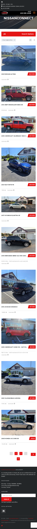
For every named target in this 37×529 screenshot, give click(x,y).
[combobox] (8, 40)
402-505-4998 (6, 8)
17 (18, 459)
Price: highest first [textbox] (7, 40)
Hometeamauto (14, 518)
